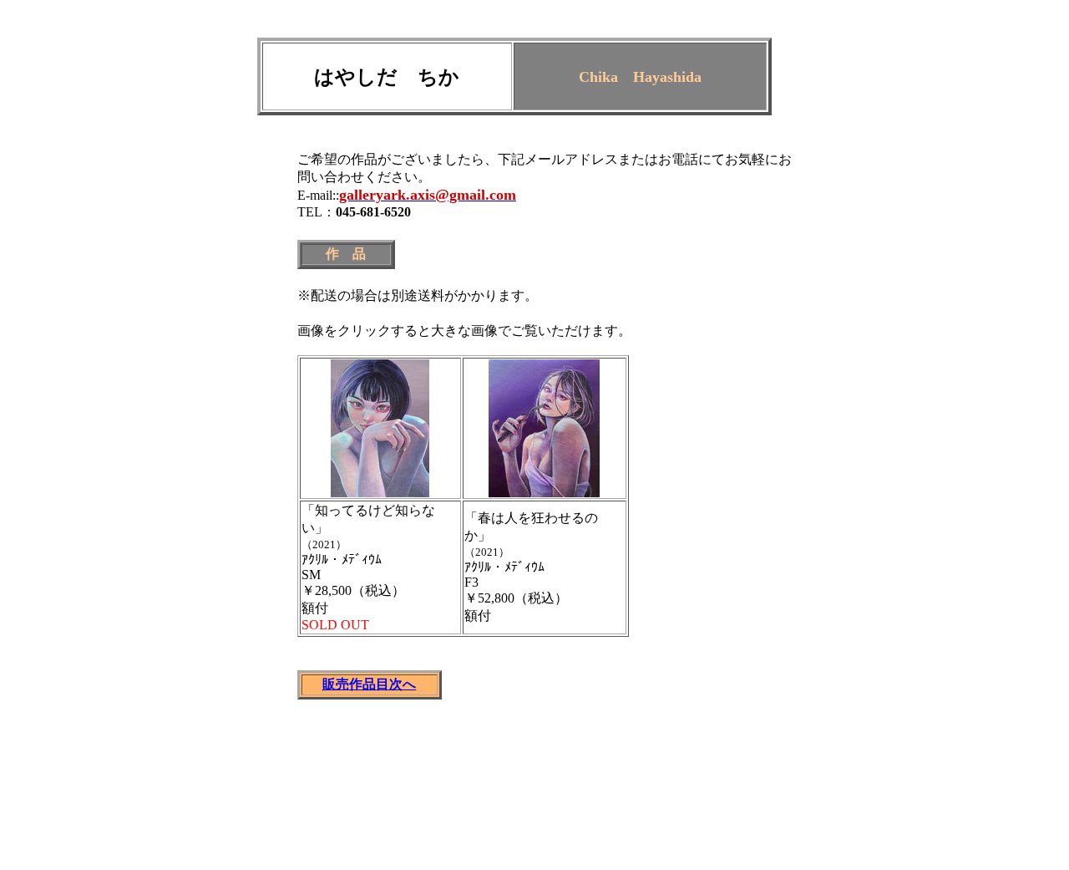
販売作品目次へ (369, 684)
